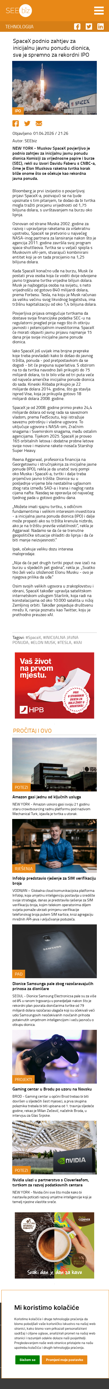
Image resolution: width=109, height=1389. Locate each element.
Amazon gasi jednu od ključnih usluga (46, 797)
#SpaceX (33, 637)
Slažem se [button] (27, 1360)
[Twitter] (27, 123)
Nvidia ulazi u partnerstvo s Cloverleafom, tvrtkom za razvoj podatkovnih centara (50, 1182)
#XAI (78, 642)
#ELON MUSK (43, 642)
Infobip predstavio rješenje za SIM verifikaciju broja (54, 880)
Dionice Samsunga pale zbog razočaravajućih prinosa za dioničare (52, 985)
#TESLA (64, 642)
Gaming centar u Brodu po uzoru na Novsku (52, 1089)
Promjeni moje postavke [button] (64, 1360)
